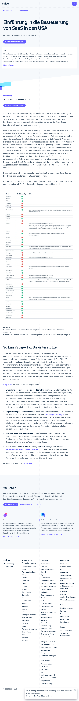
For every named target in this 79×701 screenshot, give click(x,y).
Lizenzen (63, 591)
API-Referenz (45, 667)
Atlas (24, 569)
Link (23, 612)
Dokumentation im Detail (50, 534)
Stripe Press (64, 617)
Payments (25, 620)
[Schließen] (75, 690)
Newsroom (64, 614)
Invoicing (25, 606)
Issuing (24, 609)
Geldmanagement (47, 595)
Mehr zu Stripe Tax (10, 537)
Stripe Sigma (26, 632)
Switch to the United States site (38, 696)
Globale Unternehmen (48, 586)
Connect (25, 586)
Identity (25, 603)
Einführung (7, 95)
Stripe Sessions (65, 575)
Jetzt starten (10, 504)
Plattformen (45, 598)
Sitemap (63, 594)
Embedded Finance (47, 581)
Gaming (43, 609)
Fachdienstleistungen (48, 631)
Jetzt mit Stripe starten (14, 42)
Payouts (25, 623)
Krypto (24, 589)
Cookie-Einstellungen (68, 597)
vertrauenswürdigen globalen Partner (22, 449)
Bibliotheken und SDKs (49, 678)
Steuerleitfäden (21, 10)
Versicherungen (46, 617)
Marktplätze (45, 592)
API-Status (44, 670)
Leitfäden (7, 10)
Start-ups (44, 567)
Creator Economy (47, 606)
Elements (25, 595)
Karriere (63, 611)
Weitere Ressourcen (67, 600)
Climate (24, 583)
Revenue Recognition (29, 629)
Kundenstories (65, 567)
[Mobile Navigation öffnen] (74, 4)
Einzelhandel (45, 637)
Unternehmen (46, 564)
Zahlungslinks (27, 617)
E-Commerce (45, 578)
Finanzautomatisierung (49, 583)
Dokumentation (46, 664)
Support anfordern (66, 630)
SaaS (42, 601)
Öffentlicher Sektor (48, 634)
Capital (24, 578)
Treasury (25, 640)
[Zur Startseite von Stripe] (5, 560)
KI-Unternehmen (46, 604)
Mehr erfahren (8, 65)
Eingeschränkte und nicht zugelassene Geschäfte (67, 585)
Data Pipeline (26, 592)
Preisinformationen (29, 566)
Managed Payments (29, 615)
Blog (61, 569)
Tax (23, 635)
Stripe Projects (46, 681)
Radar (24, 626)
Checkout (25, 581)
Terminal (25, 638)
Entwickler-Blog (46, 684)
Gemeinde (64, 572)
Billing (24, 575)
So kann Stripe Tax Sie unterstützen (16, 99)
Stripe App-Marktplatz (49, 647)
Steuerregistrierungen (54, 414)
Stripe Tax (7, 384)
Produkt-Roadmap (66, 608)
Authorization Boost (29, 572)
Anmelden (64, 641)
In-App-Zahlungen (47, 589)
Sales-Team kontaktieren (29, 504)
